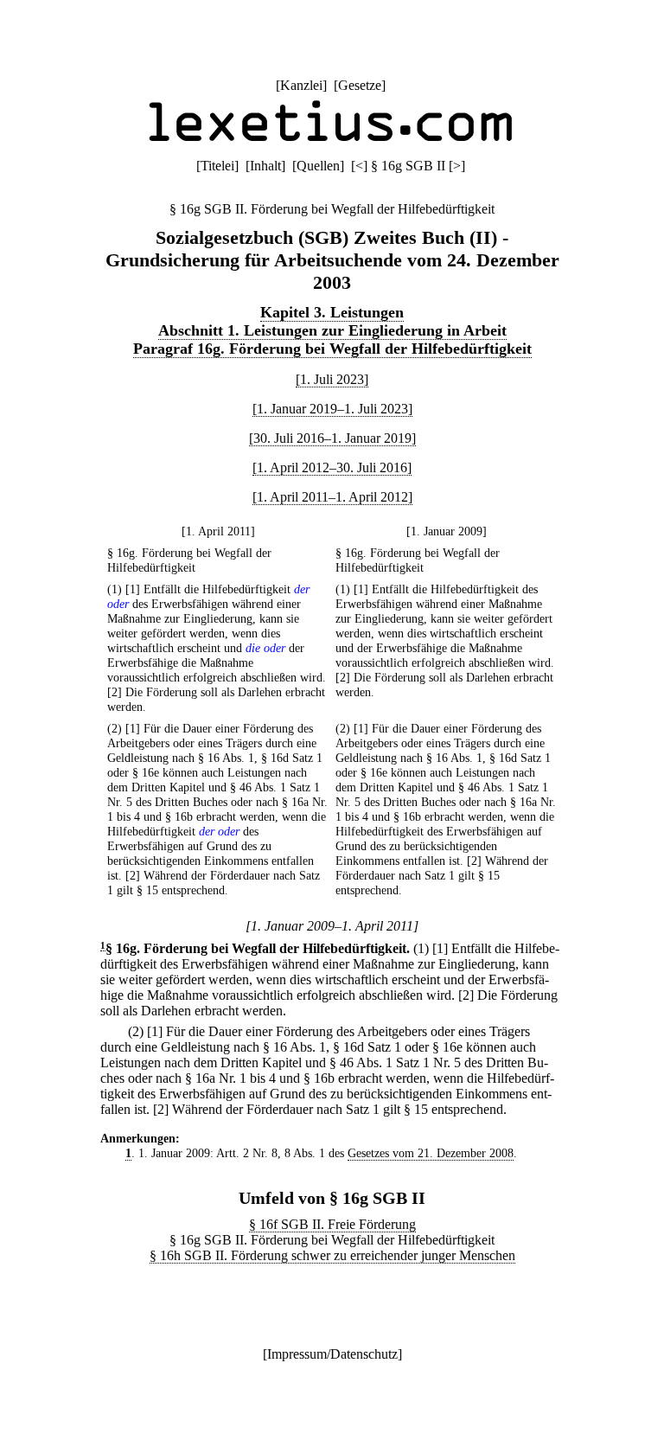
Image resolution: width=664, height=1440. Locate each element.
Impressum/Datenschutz (332, 1354)
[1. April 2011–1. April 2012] (332, 497)
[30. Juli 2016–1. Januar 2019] (332, 438)
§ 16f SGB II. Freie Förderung (332, 1224)
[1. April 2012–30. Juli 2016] (332, 467)
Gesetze (359, 85)
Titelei (217, 165)
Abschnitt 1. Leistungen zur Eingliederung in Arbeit (332, 330)
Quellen (318, 165)
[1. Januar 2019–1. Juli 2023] (332, 408)
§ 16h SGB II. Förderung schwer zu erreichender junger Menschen (332, 1255)
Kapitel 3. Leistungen (332, 312)
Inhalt (265, 165)
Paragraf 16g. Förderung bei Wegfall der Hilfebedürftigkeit (332, 348)
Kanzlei (301, 85)
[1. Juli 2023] (332, 379)
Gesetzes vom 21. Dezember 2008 (431, 1153)
